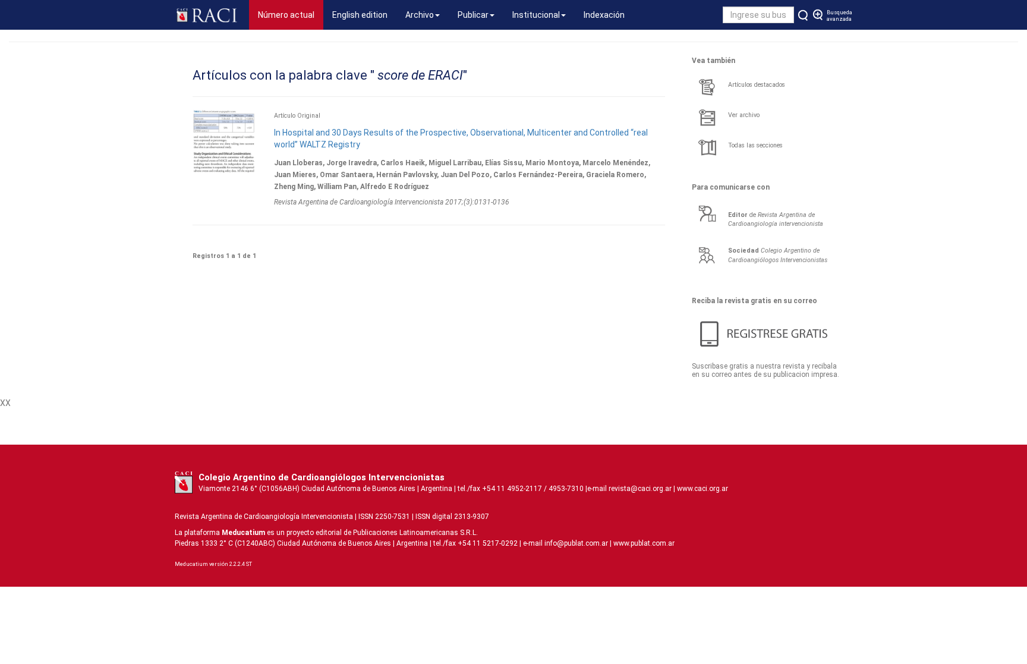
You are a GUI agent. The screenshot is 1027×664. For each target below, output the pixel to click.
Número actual (290, 15)
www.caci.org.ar (702, 488)
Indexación (604, 15)
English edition (360, 15)
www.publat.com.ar (643, 543)
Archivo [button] (419, 15)
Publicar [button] (473, 15)
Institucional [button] (536, 15)
